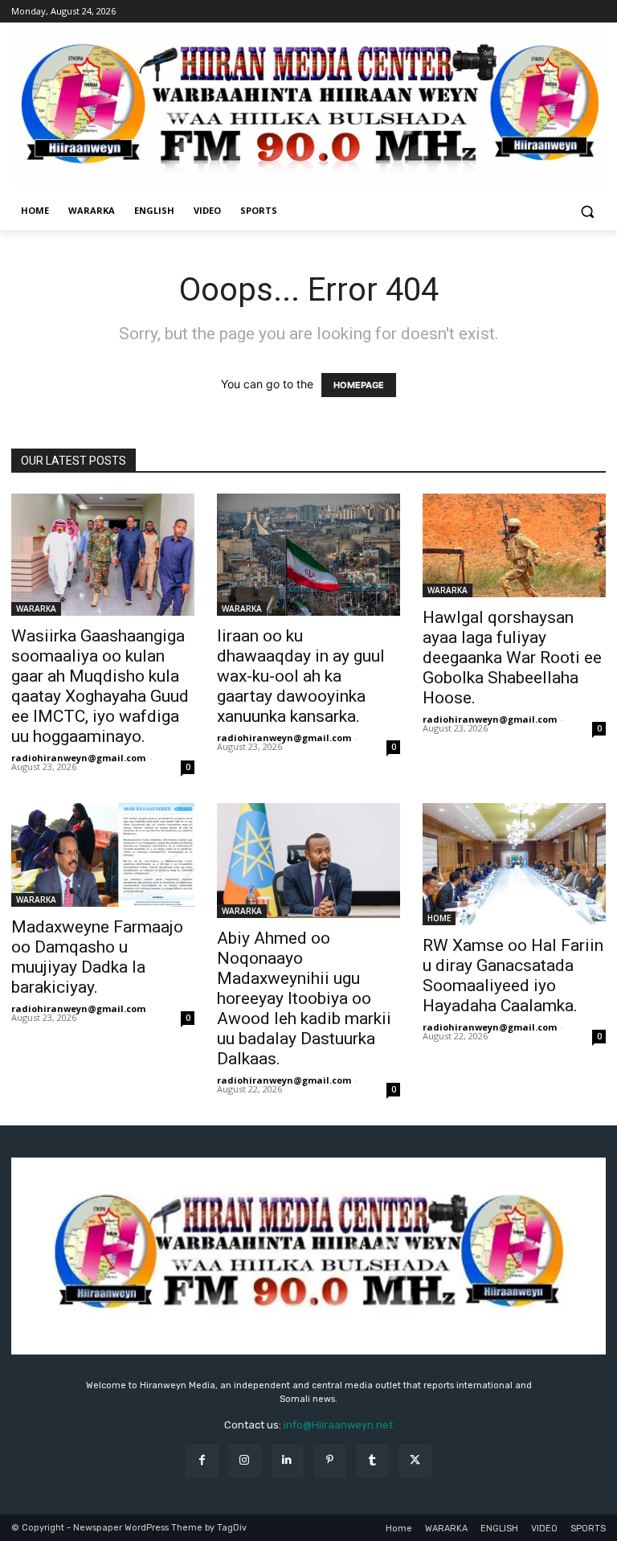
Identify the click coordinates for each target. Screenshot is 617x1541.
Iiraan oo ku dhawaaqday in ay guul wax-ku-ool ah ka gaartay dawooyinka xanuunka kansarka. (301, 676)
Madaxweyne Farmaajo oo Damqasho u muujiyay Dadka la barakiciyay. (97, 957)
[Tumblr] (372, 1460)
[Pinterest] (329, 1460)
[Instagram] (244, 1460)
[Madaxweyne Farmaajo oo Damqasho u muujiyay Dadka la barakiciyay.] (102, 854)
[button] (587, 211)
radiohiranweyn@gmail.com (78, 758)
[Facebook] (201, 1460)
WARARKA (36, 608)
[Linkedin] (287, 1460)
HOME (439, 918)
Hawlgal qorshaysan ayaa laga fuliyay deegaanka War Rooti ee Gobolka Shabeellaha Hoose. (512, 657)
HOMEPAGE (358, 385)
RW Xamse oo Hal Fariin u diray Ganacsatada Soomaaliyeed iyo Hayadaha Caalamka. (513, 975)
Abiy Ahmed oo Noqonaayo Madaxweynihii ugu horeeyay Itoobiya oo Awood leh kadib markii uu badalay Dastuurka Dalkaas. (304, 998)
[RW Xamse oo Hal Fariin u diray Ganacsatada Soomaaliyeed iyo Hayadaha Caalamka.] (514, 864)
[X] (415, 1460)
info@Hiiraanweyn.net (338, 1425)
